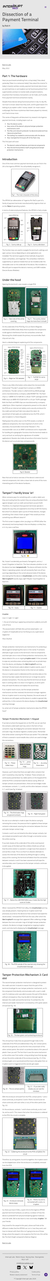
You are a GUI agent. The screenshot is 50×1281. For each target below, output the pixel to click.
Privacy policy (14, 1272)
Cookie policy (36, 1272)
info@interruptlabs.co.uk (25, 1263)
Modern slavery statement (18, 1274)
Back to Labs (6, 64)
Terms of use (36, 1274)
